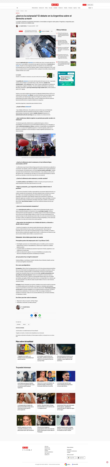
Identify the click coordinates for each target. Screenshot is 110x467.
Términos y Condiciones (72, 451)
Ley (28, 95)
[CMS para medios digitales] (74, 464)
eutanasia (30, 62)
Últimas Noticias (35, 7)
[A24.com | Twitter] (25, 450)
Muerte (26, 10)
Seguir (22, 308)
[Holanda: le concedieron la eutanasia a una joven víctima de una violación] (51, 75)
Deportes (75, 7)
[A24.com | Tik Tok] (31, 450)
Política (46, 7)
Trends (79, 7)
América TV (47, 454)
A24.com (46, 446)
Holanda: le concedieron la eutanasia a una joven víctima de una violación (31, 76)
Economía (50, 7)
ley (21, 64)
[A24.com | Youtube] (29, 450)
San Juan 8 (47, 453)
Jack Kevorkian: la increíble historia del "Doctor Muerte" (27, 330)
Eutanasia (22, 10)
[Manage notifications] (107, 462)
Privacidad (69, 449)
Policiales (65, 7)
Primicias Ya (60, 7)
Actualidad (55, 7)
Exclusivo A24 (41, 7)
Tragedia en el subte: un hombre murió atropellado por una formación (30, 333)
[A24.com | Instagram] (27, 450)
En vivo (84, 4)
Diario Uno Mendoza (49, 452)
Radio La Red (90, 4)
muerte (17, 65)
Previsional (70, 7)
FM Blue (46, 450)
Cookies (68, 452)
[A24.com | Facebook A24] (22, 450)
